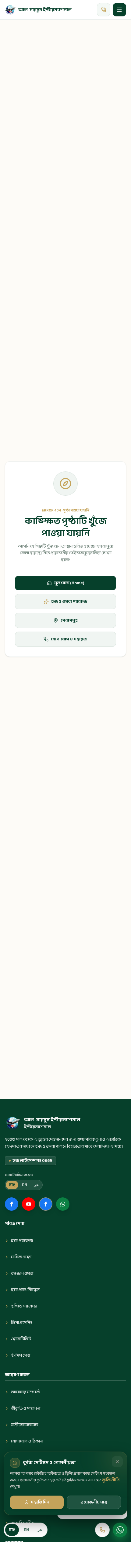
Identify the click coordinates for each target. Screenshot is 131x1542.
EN (24, 1185)
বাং (12, 1185)
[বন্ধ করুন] (117, 1461)
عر (36, 1185)
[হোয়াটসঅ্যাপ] (120, 1530)
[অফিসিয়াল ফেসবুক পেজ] (11, 1204)
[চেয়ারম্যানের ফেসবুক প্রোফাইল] (45, 1204)
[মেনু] (119, 9)
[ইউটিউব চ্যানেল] (28, 1204)
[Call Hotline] (103, 9)
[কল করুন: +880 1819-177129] (102, 1530)
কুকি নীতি (110, 1480)
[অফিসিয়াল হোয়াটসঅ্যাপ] (62, 1204)
